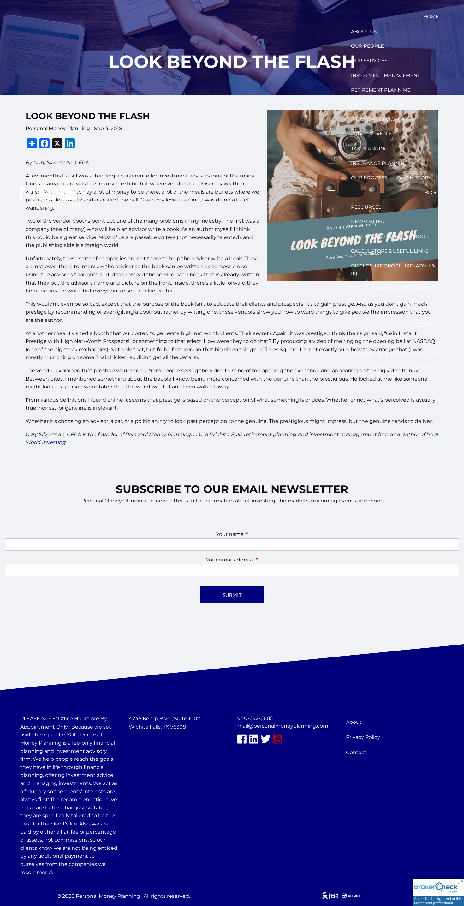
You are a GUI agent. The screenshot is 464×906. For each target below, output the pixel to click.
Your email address (256, 560)
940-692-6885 (255, 718)
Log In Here (370, 339)
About (354, 722)
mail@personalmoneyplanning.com (282, 726)
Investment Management (385, 75)
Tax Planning (369, 149)
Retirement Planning (381, 90)
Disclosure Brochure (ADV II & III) (393, 269)
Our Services (369, 60)
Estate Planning (373, 134)
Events (380, 369)
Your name (256, 534)
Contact (427, 325)
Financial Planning (378, 104)
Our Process (369, 178)
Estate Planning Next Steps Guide (389, 306)
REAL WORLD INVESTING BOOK (390, 236)
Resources (366, 207)
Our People (367, 46)
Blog (432, 192)
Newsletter (367, 222)
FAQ (356, 288)
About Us (364, 31)
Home (431, 17)
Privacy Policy (363, 737)
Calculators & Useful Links (389, 251)
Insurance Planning (379, 163)
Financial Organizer (401, 288)
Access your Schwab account (396, 354)
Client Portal (419, 369)
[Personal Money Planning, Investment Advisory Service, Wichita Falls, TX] (144, 742)
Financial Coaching (379, 119)
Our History (414, 178)
